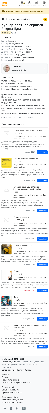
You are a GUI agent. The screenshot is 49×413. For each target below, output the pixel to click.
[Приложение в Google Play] (17, 408)
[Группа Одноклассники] (11, 408)
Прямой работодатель (12, 392)
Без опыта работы (10, 397)
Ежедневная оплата (10, 390)
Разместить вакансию (11, 380)
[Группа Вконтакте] (5, 408)
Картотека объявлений (12, 402)
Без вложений (8, 387)
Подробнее (42, 152)
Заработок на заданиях (12, 400)
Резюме (5, 377)
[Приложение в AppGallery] (24, 408)
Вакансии (6, 374)
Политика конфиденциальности (16, 382)
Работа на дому (9, 361)
